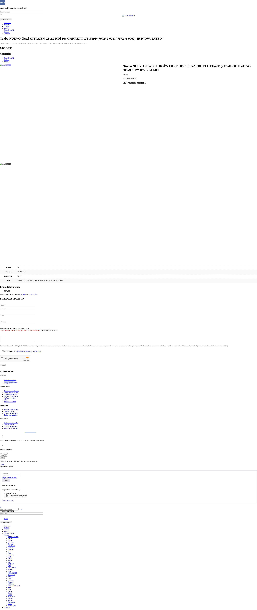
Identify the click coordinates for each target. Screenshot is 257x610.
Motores (6, 60)
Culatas (6, 529)
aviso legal (37, 351)
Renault (10, 582)
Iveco (10, 558)
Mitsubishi (11, 575)
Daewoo (10, 549)
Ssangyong (11, 596)
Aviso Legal (4, 432)
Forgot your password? (9, 478)
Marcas (6, 535)
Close (2, 464)
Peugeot (10, 580)
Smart (10, 593)
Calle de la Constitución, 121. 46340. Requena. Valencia (10, 380)
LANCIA (11, 564)
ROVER (11, 584)
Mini (9, 571)
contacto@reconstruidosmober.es (13, 8)
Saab (9, 587)
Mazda (10, 569)
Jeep (9, 562)
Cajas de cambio (9, 58)
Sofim (10, 595)
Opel (9, 578)
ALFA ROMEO (13, 537)
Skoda (10, 591)
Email (2, 455)
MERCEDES (12, 573)
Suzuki (10, 598)
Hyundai (11, 555)
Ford (9, 553)
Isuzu (9, 557)
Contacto (7, 607)
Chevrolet (11, 542)
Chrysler (10, 544)
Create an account (7, 500)
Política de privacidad (16, 432)
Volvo (10, 604)
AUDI (10, 538)
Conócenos (7, 526)
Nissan (10, 576)
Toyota (10, 600)
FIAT (9, 551)
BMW (10, 540)
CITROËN (33, 294)
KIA (9, 566)
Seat (9, 589)
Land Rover (12, 567)
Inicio (2, 43)
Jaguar (10, 560)
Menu (6, 519)
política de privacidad (24, 351)
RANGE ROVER (14, 586)
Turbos (7, 43)
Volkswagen (12, 605)
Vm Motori (11, 602)
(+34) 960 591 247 (8, 383)
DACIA (10, 548)
